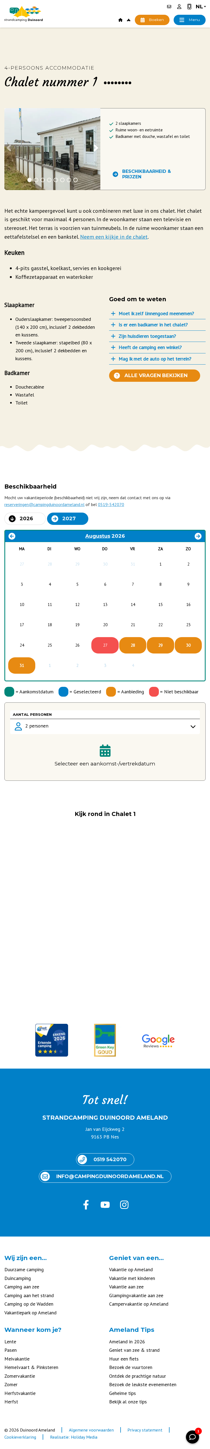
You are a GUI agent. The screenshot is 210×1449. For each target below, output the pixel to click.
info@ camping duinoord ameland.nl (110, 1176)
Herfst (11, 1401)
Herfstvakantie (20, 1393)
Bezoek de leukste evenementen (142, 1384)
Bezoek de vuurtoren (130, 1367)
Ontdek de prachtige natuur (137, 1376)
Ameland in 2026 (127, 1341)
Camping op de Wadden (28, 1304)
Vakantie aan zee (126, 1287)
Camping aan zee (21, 1287)
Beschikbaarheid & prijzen (146, 174)
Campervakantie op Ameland (138, 1304)
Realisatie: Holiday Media (73, 1437)
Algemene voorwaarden (91, 1430)
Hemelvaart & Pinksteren (31, 1367)
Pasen (10, 1350)
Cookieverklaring (20, 1437)
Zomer (11, 1384)
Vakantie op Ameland (131, 1269)
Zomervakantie (19, 1376)
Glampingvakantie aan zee (136, 1295)
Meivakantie (17, 1359)
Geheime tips (122, 1393)
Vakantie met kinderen (132, 1278)
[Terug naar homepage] (23, 14)
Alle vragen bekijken (156, 375)
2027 (69, 519)
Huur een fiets (124, 1359)
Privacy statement (144, 1430)
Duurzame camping (24, 1269)
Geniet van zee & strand (134, 1350)
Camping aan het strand (29, 1295)
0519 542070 (110, 1160)
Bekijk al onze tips (128, 1401)
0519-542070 (111, 504)
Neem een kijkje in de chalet (114, 236)
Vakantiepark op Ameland (30, 1312)
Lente (10, 1341)
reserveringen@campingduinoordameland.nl (44, 504)
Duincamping (17, 1278)
